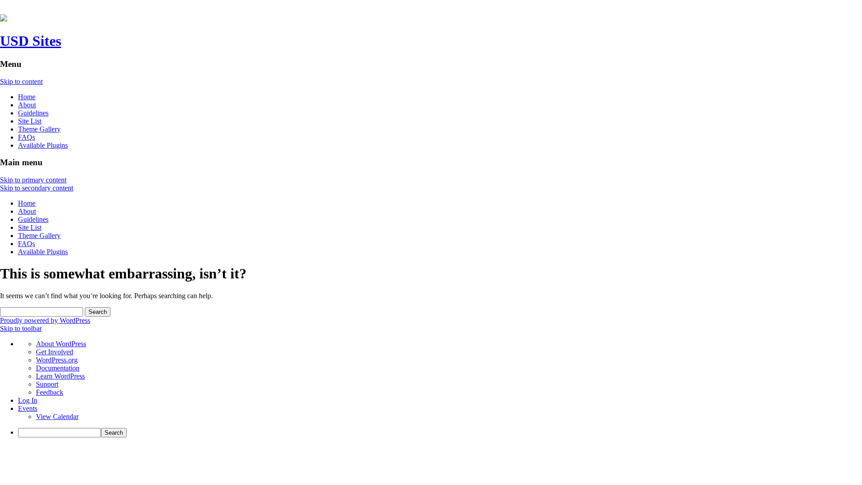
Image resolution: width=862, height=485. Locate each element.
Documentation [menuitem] (57, 368)
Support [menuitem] (47, 384)
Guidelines (33, 113)
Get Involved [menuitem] (54, 352)
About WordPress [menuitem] (61, 344)
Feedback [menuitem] (49, 392)
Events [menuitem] (27, 408)
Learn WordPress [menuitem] (60, 376)
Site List (29, 121)
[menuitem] (440, 432)
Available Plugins (43, 145)
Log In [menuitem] (27, 400)
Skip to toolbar (21, 328)
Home (26, 97)
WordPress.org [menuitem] (57, 360)
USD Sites (30, 41)
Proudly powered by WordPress (45, 320)
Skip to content (21, 81)
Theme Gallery (39, 129)
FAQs (26, 137)
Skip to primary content (33, 180)
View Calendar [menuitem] (57, 416)
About (27, 105)
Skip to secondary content (36, 188)
